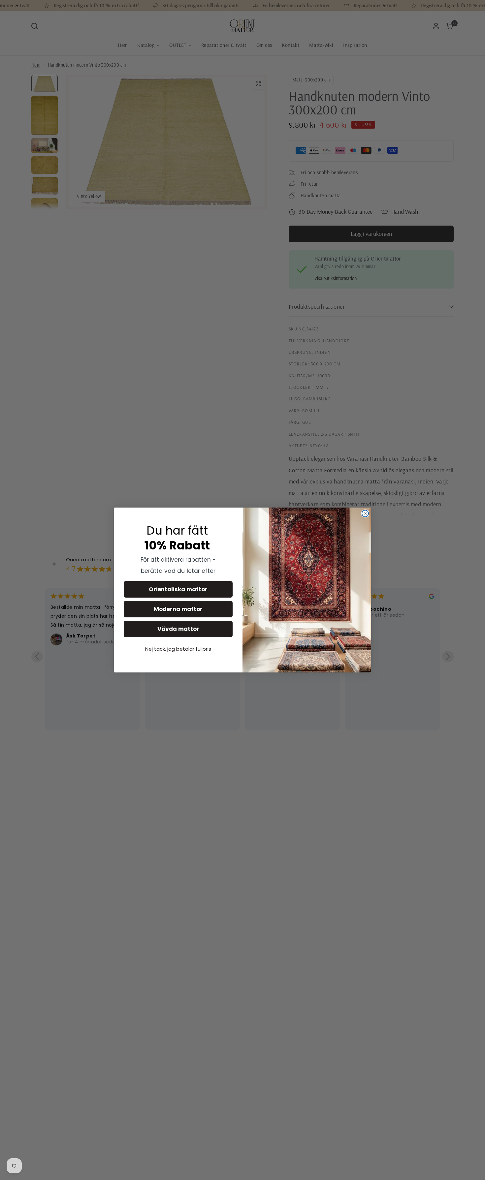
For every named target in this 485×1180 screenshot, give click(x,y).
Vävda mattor (178, 629)
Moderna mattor (178, 609)
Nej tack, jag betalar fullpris (178, 648)
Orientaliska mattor (178, 589)
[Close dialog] (365, 513)
